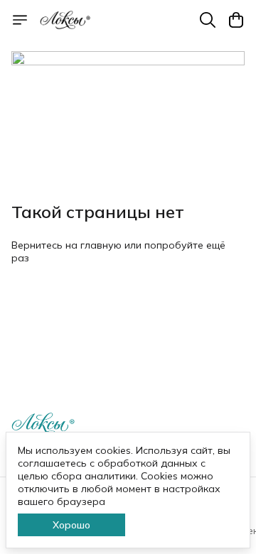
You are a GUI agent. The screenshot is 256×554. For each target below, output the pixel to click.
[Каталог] (19, 19)
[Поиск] (207, 19)
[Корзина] (236, 19)
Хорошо (71, 524)
